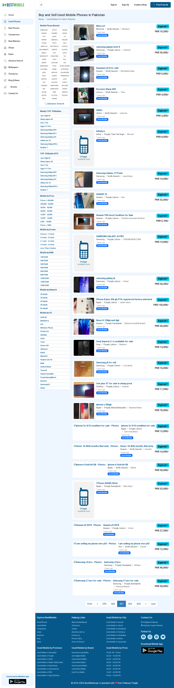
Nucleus (43, 381)
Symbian (43, 335)
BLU (64, 59)
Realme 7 (44, 148)
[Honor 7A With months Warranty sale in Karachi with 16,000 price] (96, 446)
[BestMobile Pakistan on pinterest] (156, 636)
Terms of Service (78, 642)
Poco (54, 66)
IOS (41, 324)
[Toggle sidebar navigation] (41, 5)
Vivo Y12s (44, 123)
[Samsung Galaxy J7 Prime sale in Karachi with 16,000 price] (84, 179)
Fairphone (54, 85)
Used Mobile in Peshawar (115, 632)
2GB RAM (44, 261)
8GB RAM (44, 275)
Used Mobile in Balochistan (47, 666)
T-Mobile (44, 85)
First (89, 603)
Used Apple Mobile (78, 656)
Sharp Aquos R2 (46, 119)
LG (65, 36)
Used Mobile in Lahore (114, 625)
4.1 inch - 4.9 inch (47, 241)
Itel (64, 63)
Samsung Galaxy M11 (48, 133)
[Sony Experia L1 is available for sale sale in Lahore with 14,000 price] (84, 347)
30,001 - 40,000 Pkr (113, 666)
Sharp (44, 63)
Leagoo (54, 79)
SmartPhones (42, 622)
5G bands (44, 305)
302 (130, 603)
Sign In (114, 5)
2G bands (44, 294)
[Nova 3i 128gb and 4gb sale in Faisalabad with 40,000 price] (84, 326)
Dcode (44, 95)
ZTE (54, 53)
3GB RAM (44, 264)
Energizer (54, 89)
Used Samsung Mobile (80, 653)
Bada (42, 363)
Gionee (54, 99)
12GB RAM (44, 282)
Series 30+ (44, 346)
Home (41, 19)
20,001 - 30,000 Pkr (113, 669)
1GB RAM (44, 257)
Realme (65, 40)
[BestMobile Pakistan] (13, 5)
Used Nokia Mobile (79, 662)
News (39, 642)
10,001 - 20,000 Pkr (113, 672)
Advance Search (55, 103)
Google (65, 46)
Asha (42, 338)
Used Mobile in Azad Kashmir (48, 669)
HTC (44, 36)
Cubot (64, 82)
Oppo (54, 43)
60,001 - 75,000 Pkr (113, 656)
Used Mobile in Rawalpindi (116, 629)
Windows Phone (46, 328)
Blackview (65, 72)
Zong (44, 59)
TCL (64, 56)
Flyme (42, 388)
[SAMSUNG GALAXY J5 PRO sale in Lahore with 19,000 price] (84, 253)
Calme (44, 92)
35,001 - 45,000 (46, 207)
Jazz (54, 59)
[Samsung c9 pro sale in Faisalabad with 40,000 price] (88, 562)
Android (43, 317)
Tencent (43, 370)
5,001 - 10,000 (45, 222)
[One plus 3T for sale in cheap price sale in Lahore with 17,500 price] (84, 389)
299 (104, 603)
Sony (54, 36)
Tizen (42, 342)
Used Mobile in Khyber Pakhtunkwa (50, 662)
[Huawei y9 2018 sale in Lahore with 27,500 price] (87, 525)
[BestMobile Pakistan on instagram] (149, 636)
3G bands (44, 298)
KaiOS (42, 353)
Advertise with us (78, 632)
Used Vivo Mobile (78, 672)
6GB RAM (44, 271)
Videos (74, 629)
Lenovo (54, 50)
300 (113, 603)
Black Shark (65, 66)
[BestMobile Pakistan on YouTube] (163, 636)
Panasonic (65, 76)
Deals (39, 632)
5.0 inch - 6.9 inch (47, 238)
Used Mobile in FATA (44, 672)
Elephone (64, 69)
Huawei (54, 33)
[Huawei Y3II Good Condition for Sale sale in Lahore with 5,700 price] (84, 221)
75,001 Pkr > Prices (113, 653)
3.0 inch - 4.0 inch (47, 245)
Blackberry (44, 321)
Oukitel (44, 79)
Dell (44, 99)
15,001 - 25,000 (46, 215)
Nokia (65, 33)
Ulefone (54, 63)
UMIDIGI (65, 92)
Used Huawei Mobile (79, 666)
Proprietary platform (48, 377)
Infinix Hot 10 (45, 140)
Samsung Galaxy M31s (49, 144)
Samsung (44, 30)
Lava (64, 79)
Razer (54, 76)
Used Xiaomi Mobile (79, 659)
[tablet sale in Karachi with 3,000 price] (84, 116)
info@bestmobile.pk (150, 622)
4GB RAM (44, 268)
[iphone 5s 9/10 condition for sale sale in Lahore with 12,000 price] (96, 425)
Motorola (54, 46)
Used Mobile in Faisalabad (116, 635)
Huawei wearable (47, 374)
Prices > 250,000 (46, 200)
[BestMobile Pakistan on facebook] (143, 636)
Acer (44, 72)
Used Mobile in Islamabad (46, 653)
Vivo (64, 43)
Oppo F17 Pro (45, 126)
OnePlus (44, 46)
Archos (54, 72)
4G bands (44, 301)
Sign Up (125, 5)
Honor (44, 33)
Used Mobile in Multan (114, 639)
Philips (65, 95)
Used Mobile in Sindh (45, 659)
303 (139, 603)
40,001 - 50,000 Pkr (113, 662)
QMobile (54, 40)
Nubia (54, 69)
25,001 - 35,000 (46, 211)
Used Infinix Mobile (79, 669)
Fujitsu (54, 95)
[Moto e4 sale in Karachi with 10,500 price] (84, 32)
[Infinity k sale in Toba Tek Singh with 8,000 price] (84, 148)
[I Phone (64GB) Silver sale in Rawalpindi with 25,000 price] (84, 499)
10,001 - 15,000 (46, 218)
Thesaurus (76, 625)
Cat (44, 82)
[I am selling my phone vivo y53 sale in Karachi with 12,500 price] (95, 543)
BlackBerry (44, 50)
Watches (40, 635)
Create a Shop (140, 5)
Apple (54, 30)
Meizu (44, 53)
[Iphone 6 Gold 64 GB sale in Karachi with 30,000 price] (89, 464)
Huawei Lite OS (46, 360)
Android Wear (45, 367)
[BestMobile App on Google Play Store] (17, 681)
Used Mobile (41, 625)
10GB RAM (44, 278)
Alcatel (65, 50)
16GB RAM (44, 285)
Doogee (54, 82)
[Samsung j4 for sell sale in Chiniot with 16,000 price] (84, 368)
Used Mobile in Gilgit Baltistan (48, 675)
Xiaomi (64, 30)
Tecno (44, 43)
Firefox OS (44, 331)
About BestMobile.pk (79, 622)
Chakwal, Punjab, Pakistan (153, 625)
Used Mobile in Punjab (45, 656)
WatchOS (43, 356)
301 (121, 603)
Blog (38, 639)
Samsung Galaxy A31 (48, 137)
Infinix (43, 40)
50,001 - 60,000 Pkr (113, 659)
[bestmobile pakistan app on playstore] (156, 650)
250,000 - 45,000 (46, 204)
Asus (65, 53)
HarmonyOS (45, 384)
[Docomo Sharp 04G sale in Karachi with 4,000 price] (84, 95)
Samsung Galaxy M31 (48, 130)
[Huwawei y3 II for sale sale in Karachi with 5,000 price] (84, 74)
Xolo (44, 76)
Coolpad (64, 85)
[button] (18, 87)
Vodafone (54, 56)
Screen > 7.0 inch (47, 234)
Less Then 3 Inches (48, 248)
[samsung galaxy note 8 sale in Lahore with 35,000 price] (84, 53)
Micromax (44, 66)
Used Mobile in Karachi (114, 622)
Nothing (44, 69)
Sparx (64, 89)
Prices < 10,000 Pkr (113, 675)
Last (153, 603)
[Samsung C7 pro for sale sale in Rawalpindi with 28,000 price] (92, 580)
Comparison (41, 629)
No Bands (44, 308)
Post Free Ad (162, 5)
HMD (54, 92)
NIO (44, 89)
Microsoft (44, 56)
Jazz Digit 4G (45, 116)
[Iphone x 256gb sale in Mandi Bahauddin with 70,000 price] (84, 411)
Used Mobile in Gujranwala (116, 642)
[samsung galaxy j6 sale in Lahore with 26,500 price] (84, 284)
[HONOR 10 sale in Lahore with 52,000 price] (84, 200)
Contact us (76, 635)
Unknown (44, 349)
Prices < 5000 (45, 225)
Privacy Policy (77, 639)
